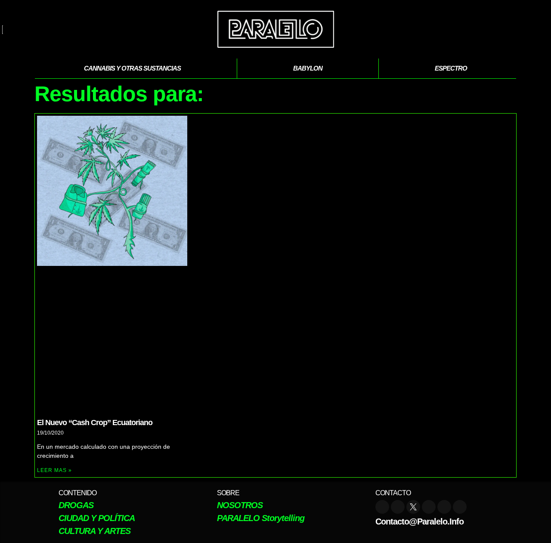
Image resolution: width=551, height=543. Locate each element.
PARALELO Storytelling (260, 518)
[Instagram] (398, 507)
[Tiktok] (444, 507)
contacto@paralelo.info (419, 521)
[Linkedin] (460, 507)
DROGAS (76, 505)
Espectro (451, 68)
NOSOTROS (240, 505)
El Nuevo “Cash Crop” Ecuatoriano (94, 422)
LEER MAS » (54, 470)
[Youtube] (382, 507)
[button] (538, 29)
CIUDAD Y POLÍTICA (97, 518)
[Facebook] (429, 507)
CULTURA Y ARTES (94, 531)
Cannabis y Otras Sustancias (132, 68)
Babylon (307, 68)
